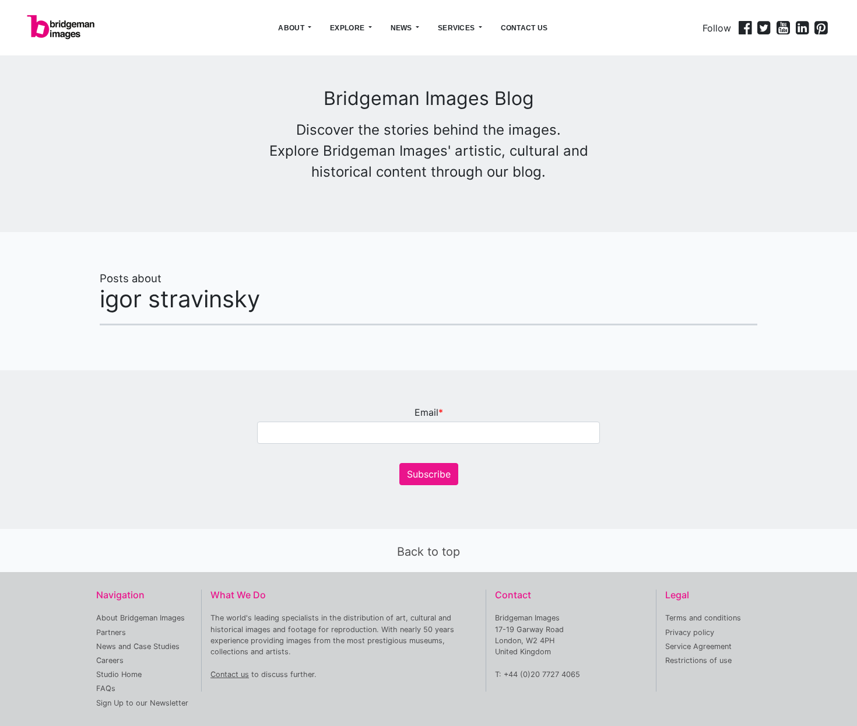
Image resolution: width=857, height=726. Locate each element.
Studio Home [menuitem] (119, 674)
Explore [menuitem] (347, 28)
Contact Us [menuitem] (524, 28)
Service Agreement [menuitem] (698, 646)
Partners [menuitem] (111, 632)
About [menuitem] (291, 28)
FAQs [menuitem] (105, 688)
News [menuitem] (401, 28)
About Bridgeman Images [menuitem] (140, 617)
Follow (717, 28)
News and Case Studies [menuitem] (138, 646)
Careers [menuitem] (110, 660)
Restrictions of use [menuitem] (698, 660)
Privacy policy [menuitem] (689, 632)
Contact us (229, 674)
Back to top (428, 552)
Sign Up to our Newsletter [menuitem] (142, 703)
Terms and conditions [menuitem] (703, 617)
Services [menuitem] (456, 28)
